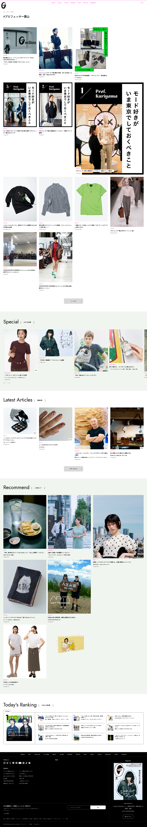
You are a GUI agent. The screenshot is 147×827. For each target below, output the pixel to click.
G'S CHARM (46, 754)
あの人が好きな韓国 (23, 783)
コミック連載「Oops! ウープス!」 (26, 771)
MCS (67, 818)
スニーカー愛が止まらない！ (9, 771)
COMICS (92, 754)
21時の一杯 (21, 778)
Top (4, 11)
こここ (63, 818)
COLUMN (99, 754)
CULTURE (62, 754)
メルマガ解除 (6, 813)
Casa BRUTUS (25, 818)
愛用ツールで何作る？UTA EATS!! (26, 776)
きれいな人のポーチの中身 (8, 776)
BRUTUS (8, 818)
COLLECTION (37, 754)
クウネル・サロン (57, 818)
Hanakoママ (49, 818)
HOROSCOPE (108, 754)
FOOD (85, 754)
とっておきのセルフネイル (8, 773)
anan (4, 818)
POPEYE (13, 818)
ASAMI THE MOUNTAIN (8, 781)
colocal (44, 818)
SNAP (29, 754)
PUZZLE (116, 754)
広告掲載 (30, 824)
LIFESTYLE (78, 754)
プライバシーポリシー (19, 808)
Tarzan (40, 818)
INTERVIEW (69, 754)
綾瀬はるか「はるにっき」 (8, 783)
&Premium (36, 818)
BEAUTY (54, 754)
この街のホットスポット (24, 781)
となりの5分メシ (22, 773)
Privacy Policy (36, 824)
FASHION (23, 754)
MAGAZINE (124, 754)
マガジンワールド (24, 824)
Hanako (31, 818)
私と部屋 (5, 778)
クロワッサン (18, 818)
